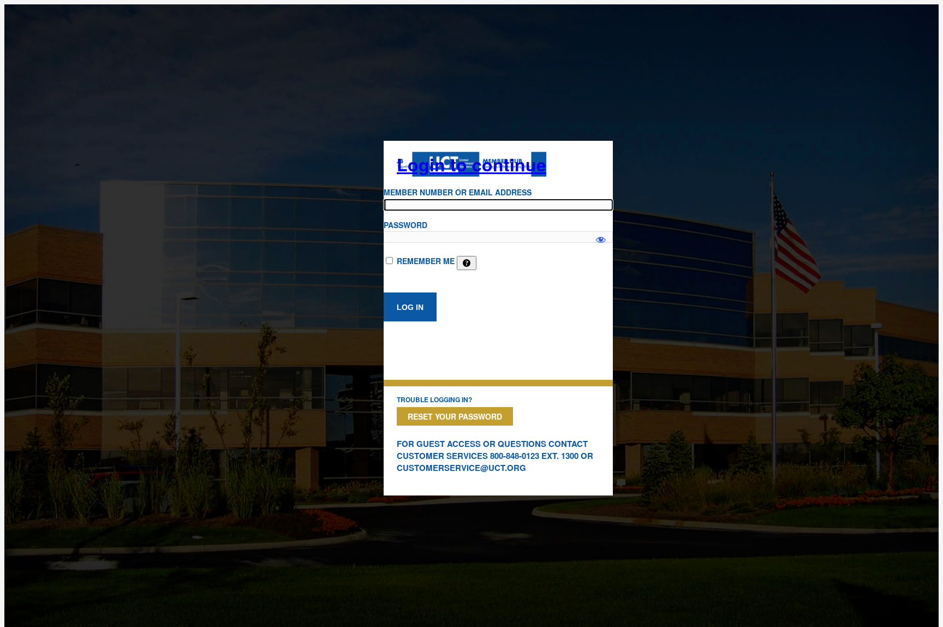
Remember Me (426, 260)
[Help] (466, 263)
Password (405, 224)
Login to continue (471, 164)
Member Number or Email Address (458, 192)
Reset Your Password (455, 416)
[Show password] (601, 235)
